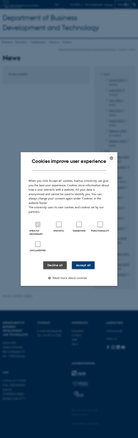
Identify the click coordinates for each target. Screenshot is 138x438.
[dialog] (69, 219)
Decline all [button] (55, 265)
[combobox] (111, 158)
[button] (69, 278)
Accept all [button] (83, 265)
